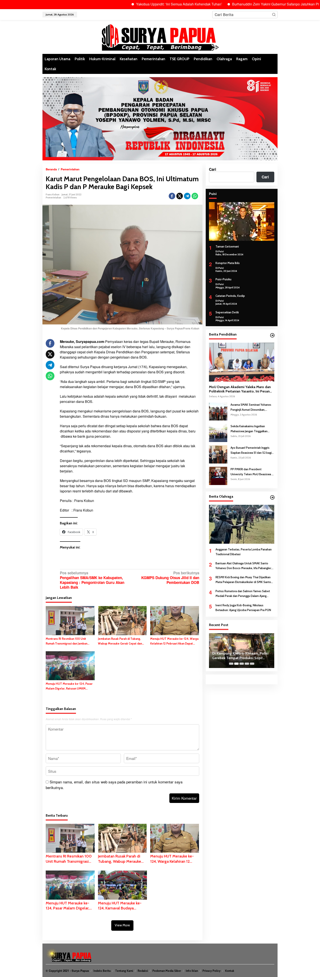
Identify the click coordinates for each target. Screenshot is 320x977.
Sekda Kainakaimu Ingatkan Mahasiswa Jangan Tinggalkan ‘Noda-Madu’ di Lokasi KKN (249, 428)
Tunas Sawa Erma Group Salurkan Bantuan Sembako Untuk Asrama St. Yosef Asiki (240, 655)
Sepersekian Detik (227, 312)
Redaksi (143, 970)
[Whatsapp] (195, 196)
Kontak (229, 970)
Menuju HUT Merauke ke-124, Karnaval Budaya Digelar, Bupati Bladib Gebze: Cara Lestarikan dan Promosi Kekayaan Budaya (121, 906)
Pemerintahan (53, 197)
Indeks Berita (102, 970)
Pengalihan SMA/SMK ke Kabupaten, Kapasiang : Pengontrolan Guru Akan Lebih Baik (92, 580)
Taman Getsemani (227, 246)
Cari (212, 169)
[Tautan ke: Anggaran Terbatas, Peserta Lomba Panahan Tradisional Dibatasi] (241, 524)
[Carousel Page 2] (236, 664)
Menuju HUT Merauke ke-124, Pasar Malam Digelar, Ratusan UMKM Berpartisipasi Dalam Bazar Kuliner (69, 686)
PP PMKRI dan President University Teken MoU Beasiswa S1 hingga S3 (252, 471)
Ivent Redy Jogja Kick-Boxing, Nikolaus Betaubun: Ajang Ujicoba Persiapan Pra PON (243, 607)
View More (122, 925)
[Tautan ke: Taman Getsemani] (241, 221)
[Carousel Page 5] (252, 664)
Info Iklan (192, 970)
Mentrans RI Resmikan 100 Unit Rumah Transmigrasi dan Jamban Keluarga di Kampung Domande (66, 641)
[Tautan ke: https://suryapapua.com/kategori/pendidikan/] (272, 335)
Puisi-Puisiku (223, 279)
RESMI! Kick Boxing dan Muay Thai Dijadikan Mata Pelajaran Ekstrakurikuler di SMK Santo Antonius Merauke (243, 579)
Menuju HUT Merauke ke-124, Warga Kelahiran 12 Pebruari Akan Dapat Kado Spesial (174, 641)
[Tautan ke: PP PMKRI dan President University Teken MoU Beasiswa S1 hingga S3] (218, 475)
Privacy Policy (211, 970)
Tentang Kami (124, 970)
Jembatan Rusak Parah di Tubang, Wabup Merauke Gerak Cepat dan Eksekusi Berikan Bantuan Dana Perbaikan (120, 641)
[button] (274, 14)
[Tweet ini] (179, 196)
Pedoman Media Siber (166, 970)
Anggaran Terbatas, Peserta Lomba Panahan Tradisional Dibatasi (244, 552)
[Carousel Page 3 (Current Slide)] (241, 664)
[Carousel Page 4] (247, 664)
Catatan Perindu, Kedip (230, 295)
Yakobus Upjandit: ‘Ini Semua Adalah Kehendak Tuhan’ (151, 4)
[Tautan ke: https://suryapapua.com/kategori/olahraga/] (272, 497)
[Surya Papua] (160, 36)
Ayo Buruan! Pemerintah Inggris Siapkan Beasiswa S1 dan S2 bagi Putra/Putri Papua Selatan (251, 450)
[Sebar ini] (172, 196)
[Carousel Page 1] (231, 664)
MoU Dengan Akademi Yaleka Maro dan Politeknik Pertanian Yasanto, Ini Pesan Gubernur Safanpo (240, 389)
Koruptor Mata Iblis (228, 263)
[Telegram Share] (187, 196)
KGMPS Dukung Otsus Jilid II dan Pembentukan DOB (170, 577)
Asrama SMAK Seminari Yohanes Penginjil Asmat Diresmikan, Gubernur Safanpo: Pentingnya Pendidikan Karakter (251, 407)
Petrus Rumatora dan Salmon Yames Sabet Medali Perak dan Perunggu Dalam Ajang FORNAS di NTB (243, 593)
